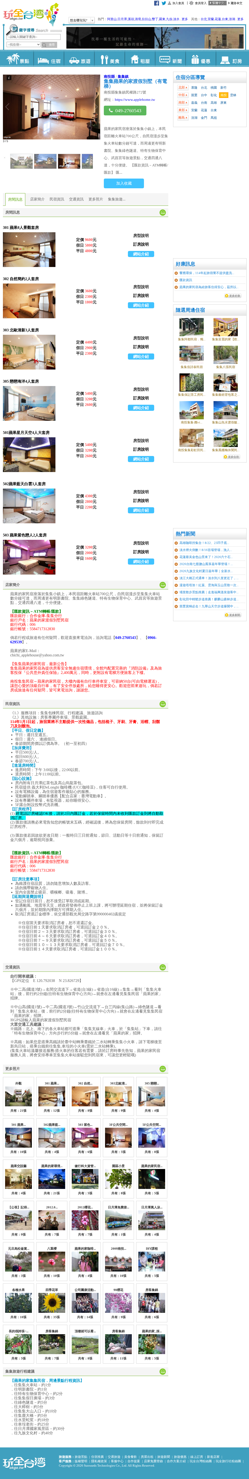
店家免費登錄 (153, 1461)
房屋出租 (147, 1457)
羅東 (162, 19)
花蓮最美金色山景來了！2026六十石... (206, 557)
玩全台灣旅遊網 (31, 14)
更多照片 (96, 199)
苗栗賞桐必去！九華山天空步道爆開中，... (209, 606)
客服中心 (117, 1461)
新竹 (223, 87)
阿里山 (112, 19)
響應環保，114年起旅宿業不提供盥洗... (206, 273)
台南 (204, 102)
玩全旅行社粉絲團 (228, 1461)
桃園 (214, 87)
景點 (18, 58)
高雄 (214, 102)
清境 (138, 19)
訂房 (231, 58)
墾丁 (155, 19)
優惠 (200, 58)
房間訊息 (15, 199)
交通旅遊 (114, 1457)
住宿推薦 (97, 1457)
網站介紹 (141, 254)
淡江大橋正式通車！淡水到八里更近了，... (209, 578)
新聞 (170, 58)
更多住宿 (233, 456)
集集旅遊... (116, 199)
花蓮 (218, 19)
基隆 (194, 87)
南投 (224, 95)
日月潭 (122, 19)
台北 (204, 19)
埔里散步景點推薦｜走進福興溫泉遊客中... (209, 592)
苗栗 (194, 95)
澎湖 (232, 19)
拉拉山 (146, 19)
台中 (204, 95)
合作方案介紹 (176, 1461)
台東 (225, 19)
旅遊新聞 (163, 1457)
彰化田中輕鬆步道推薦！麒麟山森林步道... (209, 599)
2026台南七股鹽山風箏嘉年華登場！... (206, 564)
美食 (109, 58)
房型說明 (141, 235)
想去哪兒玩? (78, 20)
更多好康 (234, 295)
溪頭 (131, 19)
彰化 (214, 95)
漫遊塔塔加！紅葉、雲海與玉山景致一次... (209, 585)
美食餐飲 (130, 1457)
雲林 (233, 95)
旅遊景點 (81, 1457)
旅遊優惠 (180, 1457)
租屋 (139, 58)
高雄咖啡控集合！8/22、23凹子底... (204, 543)
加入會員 (178, 3)
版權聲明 (81, 1461)
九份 (169, 19)
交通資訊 (76, 199)
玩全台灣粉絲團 (201, 1461)
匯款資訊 (185, 280)
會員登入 (201, 3)
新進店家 (213, 1457)
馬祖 (214, 118)
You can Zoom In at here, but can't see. (29, 249)
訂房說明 (141, 244)
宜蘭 (211, 19)
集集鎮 (123, 76)
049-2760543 (128, 110)
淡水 (176, 19)
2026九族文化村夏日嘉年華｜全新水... (206, 571)
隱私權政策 (99, 1461)
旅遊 (79, 58)
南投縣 (109, 76)
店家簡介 (37, 199)
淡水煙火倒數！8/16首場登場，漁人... (205, 550)
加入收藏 (124, 183)
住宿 (48, 58)
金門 (204, 118)
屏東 (223, 102)
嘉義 (194, 102)
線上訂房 (196, 1457)
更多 (185, 19)
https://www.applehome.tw (135, 100)
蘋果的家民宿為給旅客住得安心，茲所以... (209, 287)
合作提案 (133, 1461)
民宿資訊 (57, 199)
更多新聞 (234, 614)
